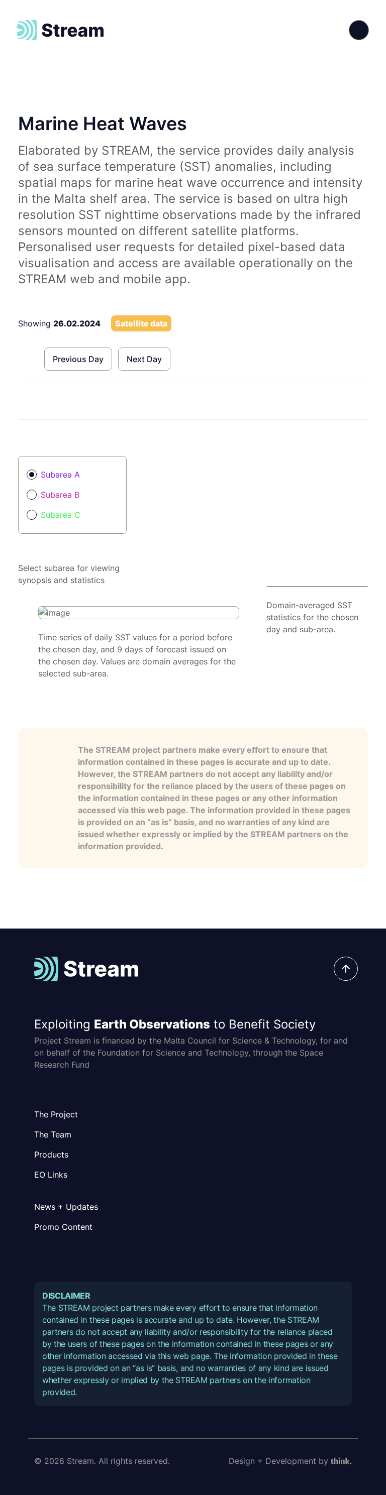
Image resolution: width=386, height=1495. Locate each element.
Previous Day (78, 359)
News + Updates (66, 1207)
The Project (56, 1114)
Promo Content (63, 1227)
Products (51, 1154)
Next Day (144, 359)
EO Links (50, 1175)
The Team (52, 1134)
